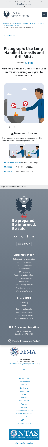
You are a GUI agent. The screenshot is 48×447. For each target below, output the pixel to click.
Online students (24, 269)
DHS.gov (24, 417)
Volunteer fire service (24, 288)
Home (7, 23)
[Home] (16, 14)
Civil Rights (24, 388)
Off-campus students (24, 265)
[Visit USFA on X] (22, 236)
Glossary (24, 397)
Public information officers (24, 275)
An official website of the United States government (24, 3)
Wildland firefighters (24, 291)
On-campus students (24, 262)
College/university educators (24, 259)
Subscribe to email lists (24, 318)
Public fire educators (24, 278)
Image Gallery (16, 23)
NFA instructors (24, 272)
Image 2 (10, 171)
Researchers (24, 281)
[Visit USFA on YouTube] (15, 236)
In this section (9, 35)
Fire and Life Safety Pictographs (33, 23)
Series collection (14, 162)
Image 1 (10, 167)
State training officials (24, 285)
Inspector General (24, 423)
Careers (24, 385)
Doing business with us (24, 315)
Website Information (24, 413)
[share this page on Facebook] (29, 62)
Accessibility (24, 378)
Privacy (24, 407)
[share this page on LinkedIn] (32, 62)
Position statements (24, 309)
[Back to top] (24, 371)
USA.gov (24, 420)
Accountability (24, 381)
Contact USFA (24, 244)
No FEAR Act (24, 401)
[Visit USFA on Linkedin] (33, 236)
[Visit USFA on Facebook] (27, 236)
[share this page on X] (26, 62)
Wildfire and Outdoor (12, 25)
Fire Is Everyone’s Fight (26, 341)
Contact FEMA (24, 391)
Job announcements (24, 312)
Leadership (24, 302)
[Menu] (44, 14)
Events (24, 306)
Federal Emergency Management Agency (24, 364)
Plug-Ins (24, 404)
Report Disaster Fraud (24, 410)
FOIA (24, 394)
